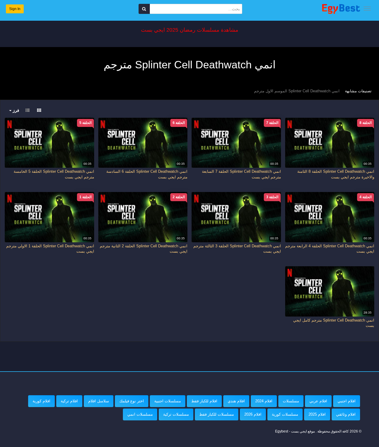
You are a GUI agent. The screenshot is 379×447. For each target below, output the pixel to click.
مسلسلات (291, 401)
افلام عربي (318, 401)
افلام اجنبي (347, 401)
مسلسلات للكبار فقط (216, 414)
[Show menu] (367, 8)
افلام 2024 (263, 401)
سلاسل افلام (98, 401)
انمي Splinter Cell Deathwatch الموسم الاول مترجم (297, 91)
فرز (15, 110)
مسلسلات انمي (140, 414)
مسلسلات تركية (176, 414)
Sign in (14, 9)
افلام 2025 (317, 414)
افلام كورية (41, 401)
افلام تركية (69, 401)
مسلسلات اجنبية (167, 401)
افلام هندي (236, 401)
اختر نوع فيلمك (131, 401)
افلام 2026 (252, 414)
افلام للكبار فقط (204, 401)
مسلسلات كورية (285, 414)
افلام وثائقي (346, 414)
